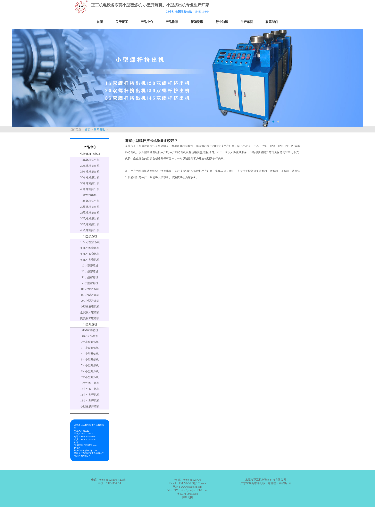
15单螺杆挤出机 (89, 159)
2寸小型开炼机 (90, 342)
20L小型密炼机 (90, 300)
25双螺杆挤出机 (89, 212)
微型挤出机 (90, 195)
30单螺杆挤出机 (89, 177)
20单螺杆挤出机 (89, 165)
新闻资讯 (197, 21)
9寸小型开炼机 (90, 377)
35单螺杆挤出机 (89, 183)
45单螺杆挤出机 (89, 189)
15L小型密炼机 (90, 294)
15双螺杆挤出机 (89, 200)
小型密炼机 (90, 236)
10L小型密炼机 (90, 289)
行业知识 (222, 21)
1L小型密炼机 (89, 265)
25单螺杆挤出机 (89, 171)
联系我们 (272, 21)
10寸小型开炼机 (89, 383)
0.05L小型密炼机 (90, 242)
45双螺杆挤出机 (89, 230)
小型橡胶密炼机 (89, 306)
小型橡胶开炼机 (89, 406)
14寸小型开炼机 (89, 394)
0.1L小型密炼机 (89, 248)
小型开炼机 (90, 324)
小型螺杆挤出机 (90, 154)
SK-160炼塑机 (89, 330)
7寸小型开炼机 (90, 365)
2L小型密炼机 (89, 271)
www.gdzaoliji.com (191, 486)
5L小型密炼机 (89, 283)
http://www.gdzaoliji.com (85, 450)
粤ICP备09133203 (187, 493)
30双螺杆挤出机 (89, 218)
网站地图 (187, 497)
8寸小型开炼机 (90, 371)
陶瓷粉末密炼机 (89, 318)
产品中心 (147, 21)
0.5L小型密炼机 (89, 259)
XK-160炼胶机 (89, 336)
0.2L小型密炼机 (89, 253)
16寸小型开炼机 (89, 400)
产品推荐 (172, 21)
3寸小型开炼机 (90, 347)
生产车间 (247, 21)
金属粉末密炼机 (89, 312)
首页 (100, 21)
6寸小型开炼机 (90, 359)
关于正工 (122, 21)
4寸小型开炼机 (90, 353)
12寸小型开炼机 (89, 388)
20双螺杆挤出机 (89, 206)
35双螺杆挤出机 (89, 224)
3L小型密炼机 (89, 277)
